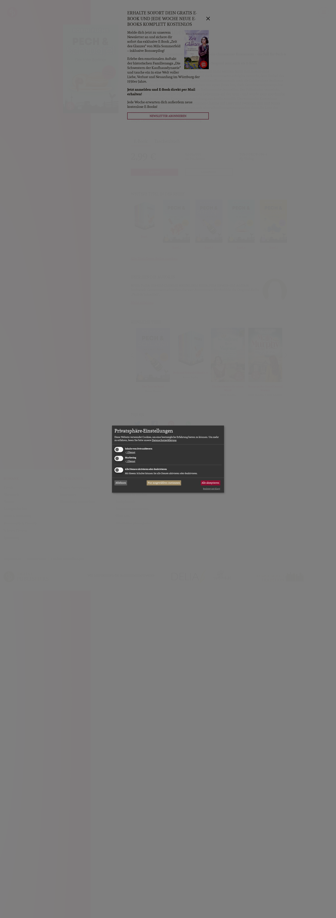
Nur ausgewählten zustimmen (164, 482)
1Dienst (130, 452)
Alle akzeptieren (210, 482)
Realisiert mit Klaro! (211, 489)
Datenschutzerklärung (164, 440)
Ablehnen (120, 482)
